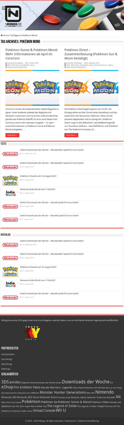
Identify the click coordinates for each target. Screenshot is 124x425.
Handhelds (25, 65)
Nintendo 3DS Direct (28, 397)
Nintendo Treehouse (96, 397)
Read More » (12, 135)
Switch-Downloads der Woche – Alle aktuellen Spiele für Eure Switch (52, 150)
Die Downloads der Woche (43, 382)
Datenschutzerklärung (88, 421)
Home (6, 35)
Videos (110, 65)
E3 (111, 382)
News (32, 65)
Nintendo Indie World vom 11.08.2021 (38, 189)
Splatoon (6, 406)
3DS (9, 65)
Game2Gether (8, 354)
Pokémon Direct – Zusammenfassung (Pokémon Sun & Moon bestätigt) (90, 54)
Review (113, 402)
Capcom (25, 382)
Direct (59, 382)
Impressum (70, 421)
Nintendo (104, 392)
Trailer (23, 411)
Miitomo (35, 393)
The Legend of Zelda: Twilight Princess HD (96, 406)
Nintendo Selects (79, 397)
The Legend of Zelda (62, 406)
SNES (119, 402)
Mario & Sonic (111, 388)
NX (118, 397)
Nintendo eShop (64, 398)
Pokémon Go (49, 402)
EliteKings (5, 369)
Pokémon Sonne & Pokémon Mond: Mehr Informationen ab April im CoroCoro (31, 54)
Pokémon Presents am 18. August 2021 (38, 176)
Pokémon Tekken (100, 402)
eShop (7, 387)
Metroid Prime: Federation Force (18, 393)
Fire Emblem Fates (27, 387)
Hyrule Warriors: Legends (56, 387)
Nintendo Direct (100, 65)
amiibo (15, 382)
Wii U (61, 410)
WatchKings (6, 364)
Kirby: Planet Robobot (83, 387)
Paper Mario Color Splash (11, 402)
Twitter (29, 411)
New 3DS (90, 393)
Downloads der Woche (86, 382)
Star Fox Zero (18, 406)
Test (45, 406)
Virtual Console (44, 411)
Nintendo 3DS (8, 397)
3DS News (16, 65)
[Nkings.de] (62, 15)
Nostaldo (111, 397)
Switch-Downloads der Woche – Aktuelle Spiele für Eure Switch (49, 215)
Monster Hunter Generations (63, 392)
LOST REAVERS (99, 388)
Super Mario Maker (33, 406)
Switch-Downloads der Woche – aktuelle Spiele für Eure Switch (49, 202)
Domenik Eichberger (15, 63)
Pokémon (31, 401)
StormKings (6, 359)
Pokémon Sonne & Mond (74, 402)
